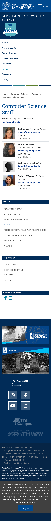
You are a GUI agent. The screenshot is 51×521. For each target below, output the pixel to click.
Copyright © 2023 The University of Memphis (25, 450)
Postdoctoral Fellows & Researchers (25, 230)
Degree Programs (13, 270)
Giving (5, 79)
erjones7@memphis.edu (29, 132)
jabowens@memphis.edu (29, 150)
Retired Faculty (12, 240)
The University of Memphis (14, 457)
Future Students (9, 53)
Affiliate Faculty (13, 214)
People (5, 69)
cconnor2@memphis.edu (29, 182)
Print (4, 447)
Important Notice (12, 453)
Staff (7, 225)
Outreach (6, 74)
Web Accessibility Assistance (17, 463)
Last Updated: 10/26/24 (32, 453)
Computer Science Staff (13, 97)
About (5, 42)
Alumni (8, 246)
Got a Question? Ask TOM (20, 447)
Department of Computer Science (23, 18)
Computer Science (20, 94)
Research (6, 63)
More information (24, 502)
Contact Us (10, 280)
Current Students (10, 58)
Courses (8, 275)
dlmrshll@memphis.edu (29, 166)
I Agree (25, 508)
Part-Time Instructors (16, 219)
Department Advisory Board (19, 235)
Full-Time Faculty (13, 209)
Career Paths (11, 264)
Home (5, 94)
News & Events (9, 48)
